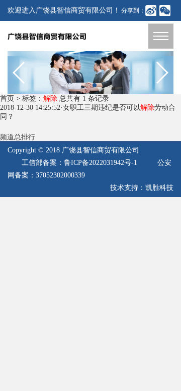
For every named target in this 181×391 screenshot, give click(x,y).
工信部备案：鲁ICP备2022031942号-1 (79, 162)
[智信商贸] (90, 72)
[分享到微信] (164, 10)
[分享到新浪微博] (150, 10)
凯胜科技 (159, 187)
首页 (7, 98)
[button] (86, 85)
